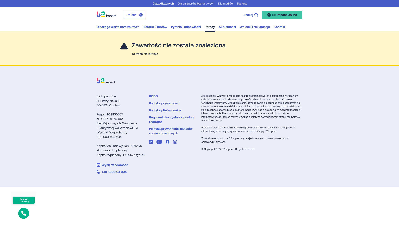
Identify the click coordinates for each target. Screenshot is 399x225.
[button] (23, 213)
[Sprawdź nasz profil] (151, 142)
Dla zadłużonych (163, 3)
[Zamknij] (36, 192)
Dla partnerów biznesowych (196, 3)
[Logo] (106, 83)
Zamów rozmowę (24, 200)
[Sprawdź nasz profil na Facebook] (168, 142)
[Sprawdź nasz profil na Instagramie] (175, 142)
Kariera (242, 3)
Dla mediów (225, 3)
